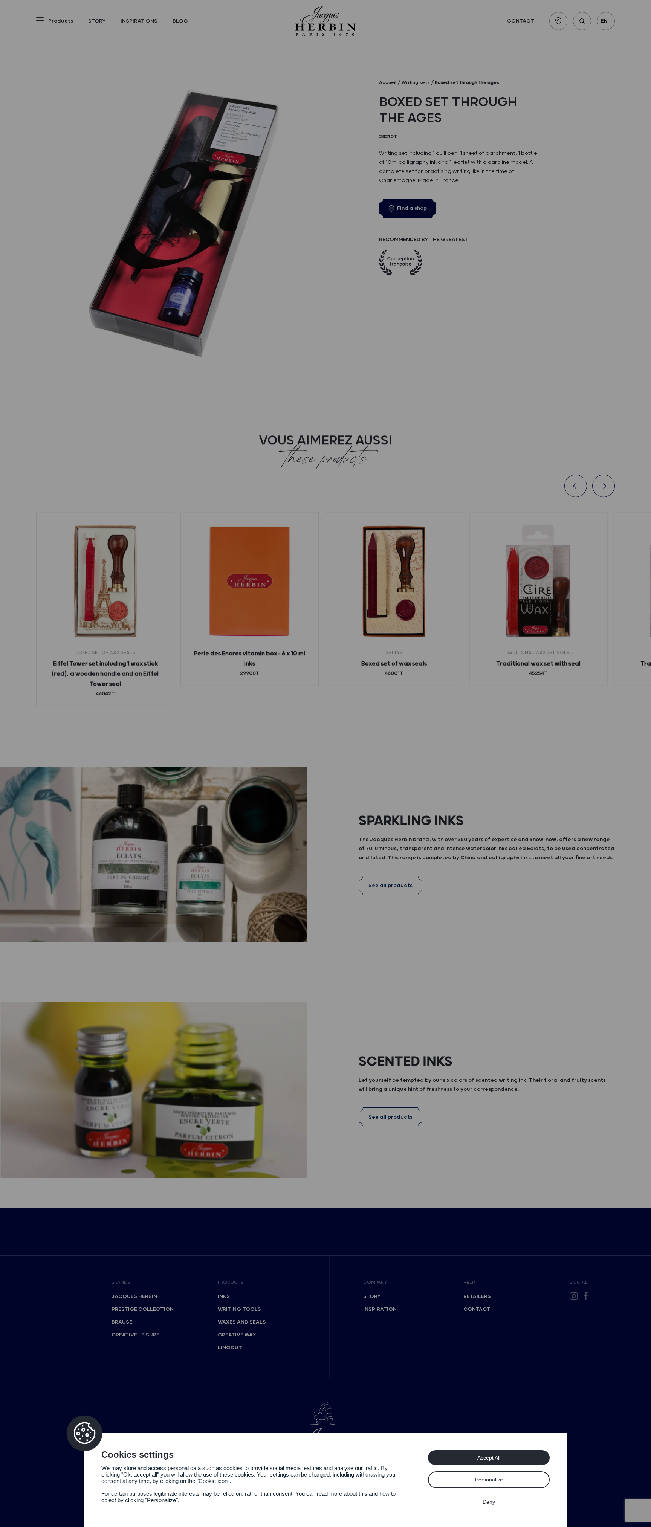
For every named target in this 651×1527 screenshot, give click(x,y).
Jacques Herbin (134, 1296)
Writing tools (239, 1309)
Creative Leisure (135, 1335)
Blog (180, 21)
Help (469, 1282)
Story (96, 21)
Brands (121, 1282)
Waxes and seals (242, 1322)
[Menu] (40, 21)
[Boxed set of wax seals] (394, 581)
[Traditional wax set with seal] (538, 581)
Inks (224, 1296)
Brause (122, 1322)
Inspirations (139, 21)
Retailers (477, 1296)
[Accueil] (325, 21)
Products (230, 1282)
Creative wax (237, 1335)
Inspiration (380, 1309)
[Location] (558, 21)
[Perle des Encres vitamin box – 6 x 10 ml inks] (249, 581)
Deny (489, 1502)
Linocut (230, 1348)
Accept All (488, 1458)
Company (375, 1282)
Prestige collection (143, 1309)
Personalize (489, 1480)
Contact (520, 21)
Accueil (387, 83)
